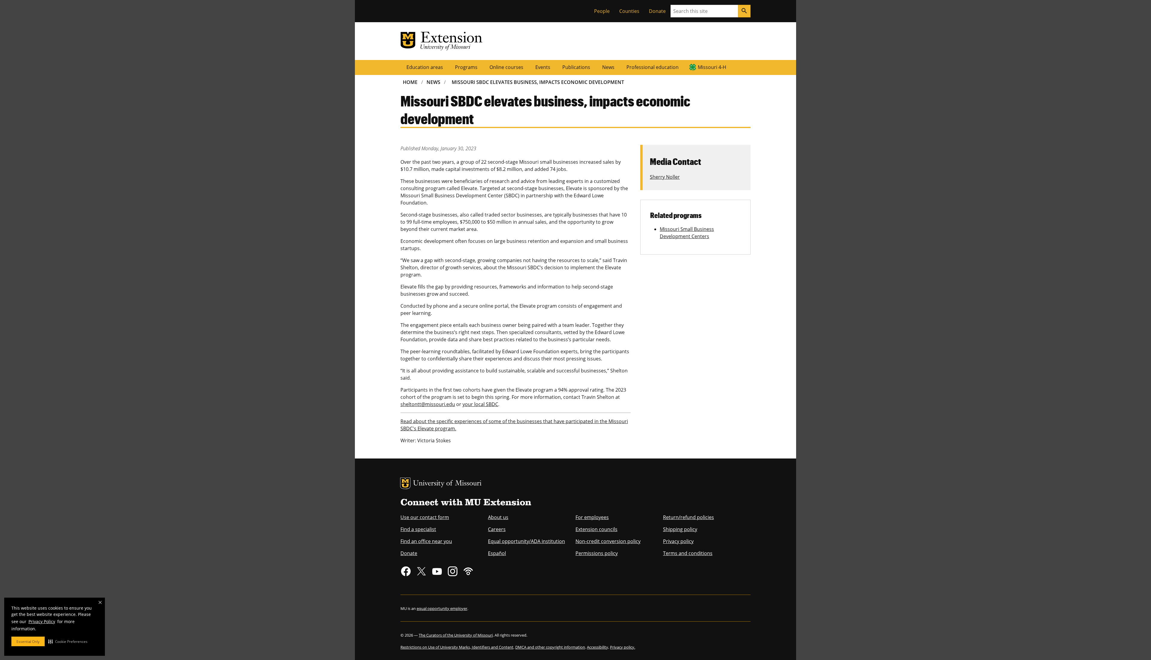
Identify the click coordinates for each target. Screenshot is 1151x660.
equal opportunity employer (442, 608)
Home (410, 82)
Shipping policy (680, 529)
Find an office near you (426, 541)
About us (498, 517)
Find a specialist (418, 529)
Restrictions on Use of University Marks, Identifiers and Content (456, 647)
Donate (657, 11)
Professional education (652, 67)
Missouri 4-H (712, 67)
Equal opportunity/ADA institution (526, 541)
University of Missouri (447, 484)
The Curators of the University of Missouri (456, 635)
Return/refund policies (688, 517)
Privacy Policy (41, 621)
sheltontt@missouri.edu (427, 404)
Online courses (506, 67)
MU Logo (405, 483)
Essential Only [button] (28, 641)
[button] (68, 641)
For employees (592, 517)
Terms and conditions (687, 553)
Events (542, 67)
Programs (466, 67)
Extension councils (596, 529)
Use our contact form (424, 517)
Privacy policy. (622, 647)
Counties (629, 11)
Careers (497, 529)
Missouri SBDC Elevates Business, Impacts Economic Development (538, 82)
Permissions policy (597, 553)
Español (497, 553)
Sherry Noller (665, 177)
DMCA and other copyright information (550, 647)
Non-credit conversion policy (608, 541)
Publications (576, 67)
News (608, 67)
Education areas (424, 67)
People (602, 11)
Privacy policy (678, 541)
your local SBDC (480, 404)
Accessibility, (598, 647)
